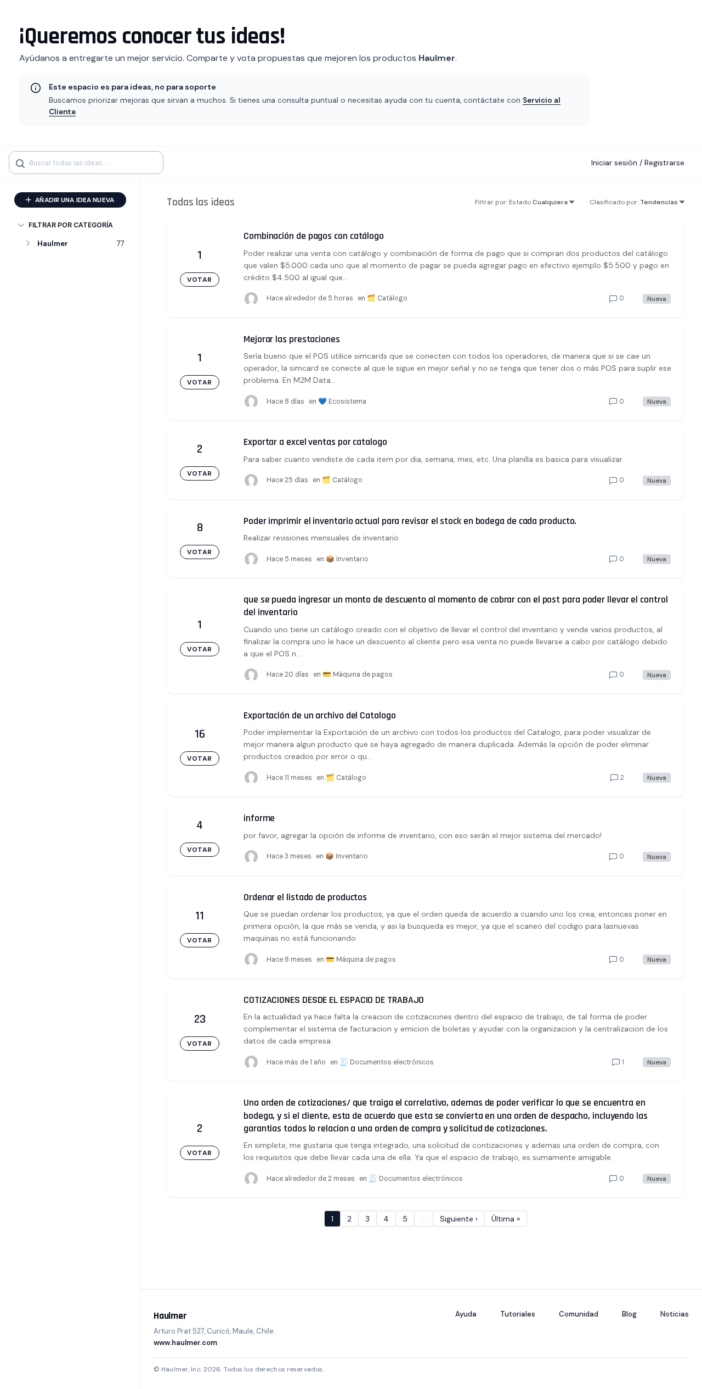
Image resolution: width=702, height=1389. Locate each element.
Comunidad (578, 1314)
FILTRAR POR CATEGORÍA (71, 225)
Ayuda (466, 1314)
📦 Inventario (347, 559)
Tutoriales (517, 1314)
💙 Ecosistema (342, 401)
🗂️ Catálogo (387, 298)
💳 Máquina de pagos (357, 674)
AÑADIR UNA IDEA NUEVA (73, 200)
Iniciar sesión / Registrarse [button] (637, 163)
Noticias (674, 1314)
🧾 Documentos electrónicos (386, 1062)
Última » (505, 1219)
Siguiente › (459, 1219)
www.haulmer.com (185, 1342)
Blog (629, 1314)
